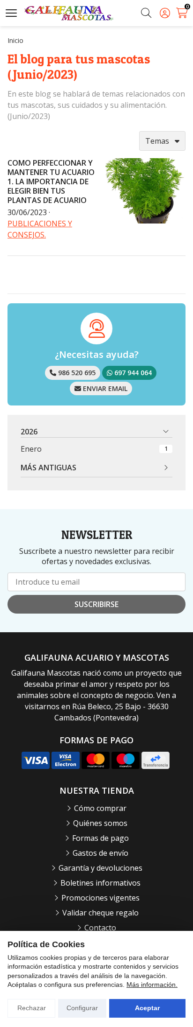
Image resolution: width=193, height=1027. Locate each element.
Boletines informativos (100, 883)
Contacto (100, 927)
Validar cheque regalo (100, 913)
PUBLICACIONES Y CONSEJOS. (39, 229)
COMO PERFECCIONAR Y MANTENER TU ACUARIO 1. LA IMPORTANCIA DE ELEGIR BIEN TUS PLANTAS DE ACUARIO (51, 181)
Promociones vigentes (100, 898)
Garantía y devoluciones (100, 868)
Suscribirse (96, 604)
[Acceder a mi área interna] (164, 13)
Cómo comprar (100, 808)
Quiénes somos (100, 823)
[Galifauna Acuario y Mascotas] (68, 13)
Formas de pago (100, 838)
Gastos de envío (100, 853)
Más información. (152, 984)
